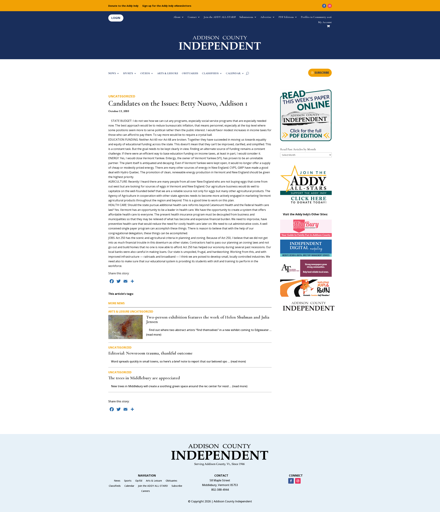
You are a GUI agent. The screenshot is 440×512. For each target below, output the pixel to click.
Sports (127, 480)
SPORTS (128, 73)
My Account (325, 22)
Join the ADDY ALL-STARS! (220, 17)
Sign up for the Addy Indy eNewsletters (166, 6)
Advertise (265, 17)
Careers (145, 491)
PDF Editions (286, 17)
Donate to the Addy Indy (123, 6)
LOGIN (115, 18)
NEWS (112, 73)
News (117, 480)
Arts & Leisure (118, 311)
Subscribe (177, 486)
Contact (192, 17)
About (176, 17)
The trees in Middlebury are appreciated (144, 378)
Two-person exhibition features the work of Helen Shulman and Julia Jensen (207, 319)
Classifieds (115, 486)
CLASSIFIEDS (210, 73)
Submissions (246, 17)
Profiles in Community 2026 (316, 17)
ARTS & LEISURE (167, 73)
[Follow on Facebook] (324, 6)
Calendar (129, 486)
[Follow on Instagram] (330, 6)
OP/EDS (145, 73)
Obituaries (171, 480)
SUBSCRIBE (322, 73)
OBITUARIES (190, 73)
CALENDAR (233, 73)
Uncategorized (121, 96)
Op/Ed (138, 480)
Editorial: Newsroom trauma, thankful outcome (150, 353)
